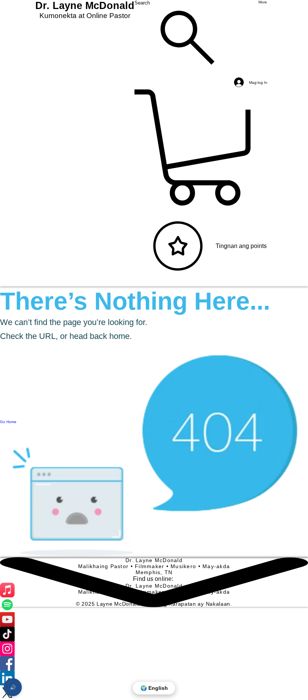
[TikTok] (154, 634)
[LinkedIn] (154, 678)
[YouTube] (154, 619)
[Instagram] (154, 648)
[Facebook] (154, 663)
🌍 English (154, 688)
